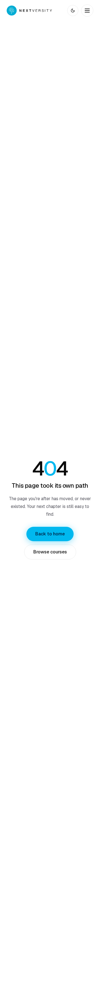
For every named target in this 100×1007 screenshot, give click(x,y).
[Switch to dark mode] (72, 10)
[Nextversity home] (29, 11)
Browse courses (50, 552)
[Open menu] (87, 10)
